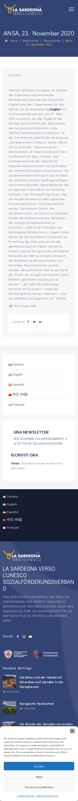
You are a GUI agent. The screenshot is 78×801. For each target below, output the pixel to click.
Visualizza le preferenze (39, 787)
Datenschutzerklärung (47, 795)
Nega (39, 776)
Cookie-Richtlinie (25, 795)
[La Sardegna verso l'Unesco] (23, 9)
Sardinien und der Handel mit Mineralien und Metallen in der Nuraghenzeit (41, 682)
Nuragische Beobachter (37, 703)
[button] (72, 731)
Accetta (39, 766)
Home (13, 41)
